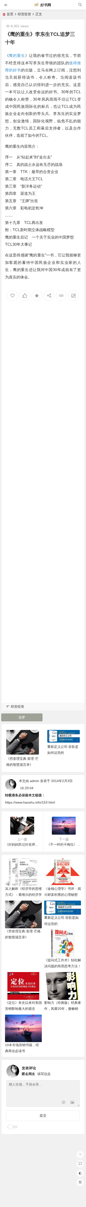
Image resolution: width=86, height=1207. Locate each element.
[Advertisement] (43, 508)
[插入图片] (72, 1103)
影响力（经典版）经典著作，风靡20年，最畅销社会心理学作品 (62, 1009)
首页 (10, 14)
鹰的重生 (17, 56)
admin (34, 781)
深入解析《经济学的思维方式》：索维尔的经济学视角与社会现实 (23, 895)
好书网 (45, 5)
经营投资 (24, 14)
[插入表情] (64, 1103)
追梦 (21, 717)
